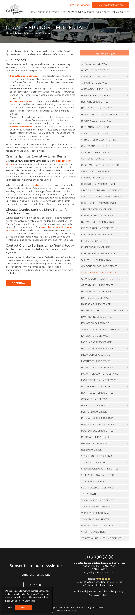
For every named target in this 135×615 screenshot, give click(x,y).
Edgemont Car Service (104, 241)
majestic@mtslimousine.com (99, 572)
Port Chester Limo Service (104, 424)
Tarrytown (104, 494)
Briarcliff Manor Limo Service (104, 114)
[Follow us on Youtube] (99, 557)
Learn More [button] (30, 601)
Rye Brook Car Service (104, 443)
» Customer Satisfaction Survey (99, 585)
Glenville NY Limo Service (104, 260)
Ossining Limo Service (104, 399)
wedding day (37, 185)
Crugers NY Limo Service (104, 209)
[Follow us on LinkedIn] (93, 557)
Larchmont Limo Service (104, 342)
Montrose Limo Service (104, 361)
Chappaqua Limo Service (104, 146)
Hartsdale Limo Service (104, 304)
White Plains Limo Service (104, 525)
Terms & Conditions (99, 595)
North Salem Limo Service (104, 393)
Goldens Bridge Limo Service (104, 266)
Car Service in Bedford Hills (104, 140)
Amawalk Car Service (104, 64)
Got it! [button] (9, 608)
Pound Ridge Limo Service (104, 431)
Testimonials (80, 591)
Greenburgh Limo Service (104, 285)
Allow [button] (23, 608)
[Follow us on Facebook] (87, 557)
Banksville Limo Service (104, 95)
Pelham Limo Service (104, 412)
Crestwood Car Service (104, 171)
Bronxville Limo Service (104, 121)
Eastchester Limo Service (104, 228)
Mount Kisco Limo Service (104, 367)
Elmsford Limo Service (104, 247)
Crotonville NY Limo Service (104, 203)
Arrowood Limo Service (104, 89)
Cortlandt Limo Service (104, 159)
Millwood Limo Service (104, 355)
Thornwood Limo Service (104, 500)
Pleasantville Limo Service (104, 418)
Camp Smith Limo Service (104, 133)
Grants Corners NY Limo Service (104, 279)
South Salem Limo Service (104, 487)
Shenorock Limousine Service (104, 469)
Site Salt (73, 610)
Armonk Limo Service (104, 83)
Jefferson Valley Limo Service (104, 329)
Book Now (18, 283)
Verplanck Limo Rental (104, 513)
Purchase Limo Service (104, 437)
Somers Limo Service (104, 481)
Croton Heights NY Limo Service (104, 190)
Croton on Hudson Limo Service (104, 196)
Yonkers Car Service (104, 532)
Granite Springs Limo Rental (104, 272)
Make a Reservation (110, 5)
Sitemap (93, 591)
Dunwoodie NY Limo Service (104, 222)
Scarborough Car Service (104, 456)
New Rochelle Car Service (104, 386)
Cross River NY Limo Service (104, 184)
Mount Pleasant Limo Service (104, 374)
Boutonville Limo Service (104, 108)
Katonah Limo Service (104, 336)
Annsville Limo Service (104, 70)
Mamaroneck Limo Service (104, 348)
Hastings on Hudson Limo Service (104, 310)
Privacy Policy (116, 591)
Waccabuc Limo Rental (104, 519)
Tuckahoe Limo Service (104, 506)
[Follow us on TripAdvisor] (111, 557)
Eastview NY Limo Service (104, 234)
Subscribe (36, 585)
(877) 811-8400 (79, 5)
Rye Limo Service (104, 450)
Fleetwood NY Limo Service (104, 253)
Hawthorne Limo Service (104, 317)
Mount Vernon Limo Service (104, 380)
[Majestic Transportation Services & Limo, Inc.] (15, 9)
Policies (103, 591)
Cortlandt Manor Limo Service (104, 165)
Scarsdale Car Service (104, 462)
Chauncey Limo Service (104, 152)
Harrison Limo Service (104, 298)
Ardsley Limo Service (104, 76)
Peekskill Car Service (104, 405)
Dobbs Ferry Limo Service (104, 215)
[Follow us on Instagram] (105, 557)
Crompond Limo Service (104, 177)
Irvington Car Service (104, 323)
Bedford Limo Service (104, 102)
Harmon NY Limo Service (104, 291)
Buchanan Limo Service (104, 127)
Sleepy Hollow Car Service (104, 475)
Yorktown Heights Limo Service (104, 538)
